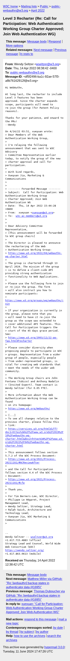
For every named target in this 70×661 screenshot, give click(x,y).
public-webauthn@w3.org (27, 72)
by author (42, 631)
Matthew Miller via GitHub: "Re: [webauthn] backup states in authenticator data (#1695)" (34, 583)
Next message (43, 49)
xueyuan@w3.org (42, 212)
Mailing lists (29, 6)
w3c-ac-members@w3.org (31, 216)
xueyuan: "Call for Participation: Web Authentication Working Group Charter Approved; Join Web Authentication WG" (34, 608)
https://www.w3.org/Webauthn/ (29, 408)
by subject (27, 631)
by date (58, 627)
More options (14, 45)
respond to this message (40, 619)
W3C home (10, 6)
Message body (37, 41)
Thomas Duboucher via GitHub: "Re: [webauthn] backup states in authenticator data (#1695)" (35, 595)
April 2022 (38, 10)
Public (44, 6)
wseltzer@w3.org (47, 64)
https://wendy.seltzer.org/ (24, 550)
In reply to (26, 54)
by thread (12, 631)
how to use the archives (29, 635)
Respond (55, 41)
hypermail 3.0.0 (54, 647)
